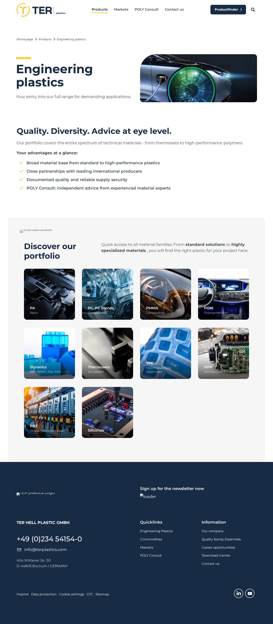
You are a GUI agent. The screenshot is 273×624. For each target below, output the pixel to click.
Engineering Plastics (156, 531)
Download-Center (216, 555)
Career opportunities (218, 547)
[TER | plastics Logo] (41, 10)
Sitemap (102, 594)
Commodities (151, 539)
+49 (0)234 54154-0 (49, 539)
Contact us (174, 9)
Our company (213, 531)
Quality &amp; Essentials (221, 539)
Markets (121, 9)
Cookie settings (71, 594)
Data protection (44, 594)
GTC (90, 594)
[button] (238, 593)
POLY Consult (146, 9)
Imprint (23, 594)
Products (100, 9)
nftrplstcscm (46, 549)
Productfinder (226, 9)
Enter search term (252, 9)
